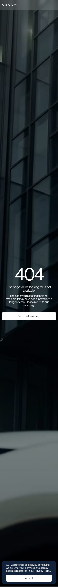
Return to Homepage (29, 316)
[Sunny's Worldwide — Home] (10, 5)
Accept (29, 578)
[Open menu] (53, 5)
